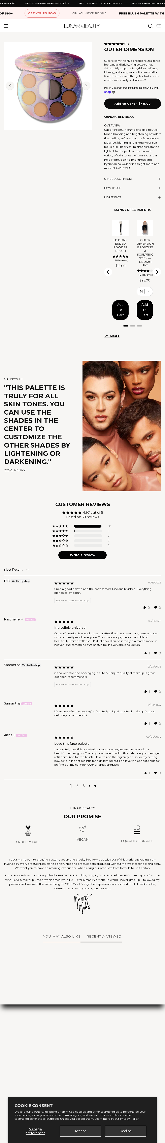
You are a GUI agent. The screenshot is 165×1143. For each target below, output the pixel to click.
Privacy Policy (129, 1118)
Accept (80, 1131)
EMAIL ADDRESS (23, 561)
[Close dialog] (156, 523)
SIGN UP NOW (43, 585)
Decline (126, 1131)
